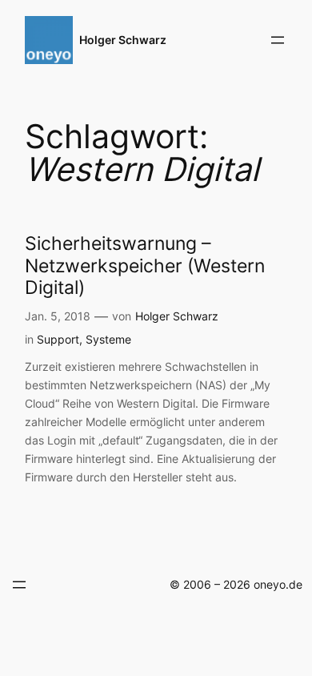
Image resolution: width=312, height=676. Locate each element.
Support (58, 339)
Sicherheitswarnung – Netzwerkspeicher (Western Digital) (145, 265)
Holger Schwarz (122, 39)
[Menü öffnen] (277, 40)
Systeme (108, 339)
